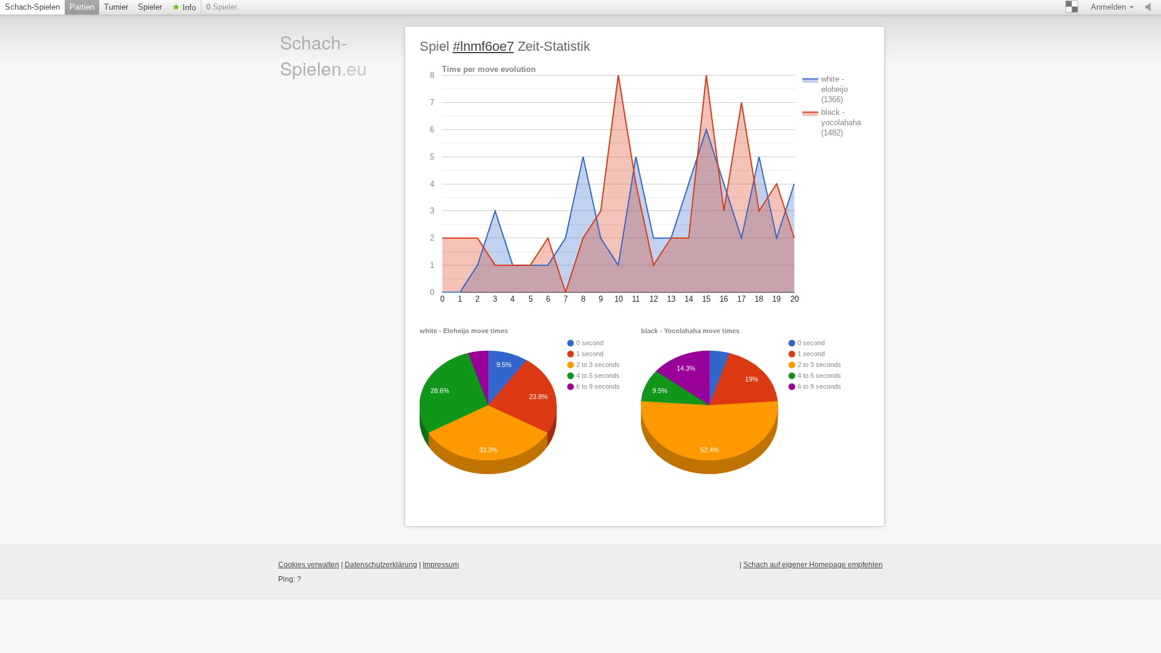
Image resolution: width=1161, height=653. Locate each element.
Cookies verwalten (308, 564)
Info (188, 7)
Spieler (150, 6)
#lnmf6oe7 (483, 46)
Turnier (116, 6)
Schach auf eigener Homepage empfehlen (813, 564)
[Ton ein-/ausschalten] (1150, 7)
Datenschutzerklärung (381, 564)
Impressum (441, 564)
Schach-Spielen (32, 6)
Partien (82, 6)
